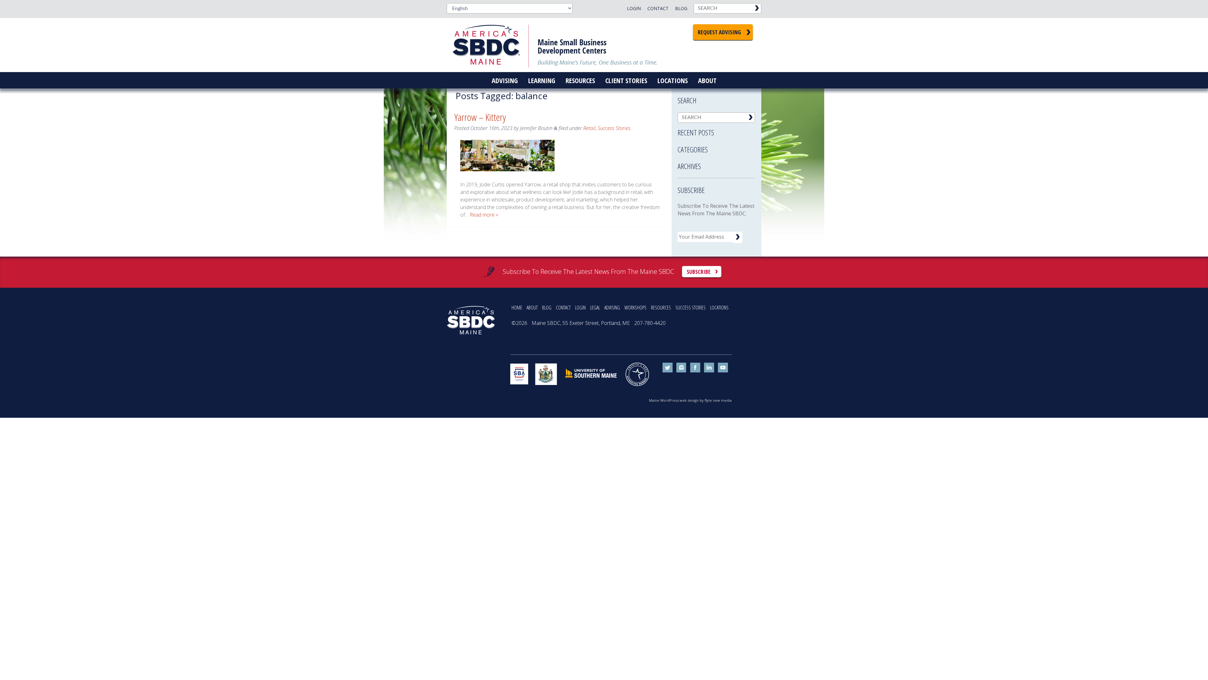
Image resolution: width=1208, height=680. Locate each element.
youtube (723, 368)
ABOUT (532, 307)
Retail (589, 128)
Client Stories (626, 80)
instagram (681, 368)
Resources (580, 80)
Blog (681, 8)
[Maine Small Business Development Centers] (491, 45)
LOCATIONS (719, 307)
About (707, 80)
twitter (668, 368)
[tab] (716, 131)
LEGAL (595, 307)
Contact (657, 8)
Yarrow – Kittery (480, 117)
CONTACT (563, 307)
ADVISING (612, 307)
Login (634, 8)
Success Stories (614, 128)
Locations (672, 80)
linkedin (709, 368)
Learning (541, 80)
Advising (505, 80)
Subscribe (699, 271)
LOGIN (580, 307)
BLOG (546, 307)
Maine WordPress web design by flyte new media (690, 400)
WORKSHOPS (635, 307)
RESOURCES (661, 307)
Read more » (484, 214)
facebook (695, 368)
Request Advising (719, 32)
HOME (517, 307)
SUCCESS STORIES (690, 307)
